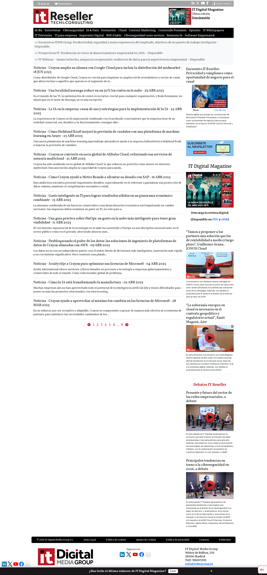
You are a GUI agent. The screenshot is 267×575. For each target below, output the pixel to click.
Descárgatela (201, 18)
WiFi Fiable (113, 35)
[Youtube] (203, 3)
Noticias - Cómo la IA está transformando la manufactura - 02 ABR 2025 (88, 282)
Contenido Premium (172, 30)
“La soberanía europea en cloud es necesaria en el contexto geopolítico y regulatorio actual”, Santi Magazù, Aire (205, 313)
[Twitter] (197, 3)
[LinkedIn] (193, 3)
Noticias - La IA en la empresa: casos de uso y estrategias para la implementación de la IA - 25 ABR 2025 (107, 111)
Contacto (204, 539)
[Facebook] (207, 3)
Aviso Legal (90, 539)
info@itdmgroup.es (199, 564)
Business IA (174, 35)
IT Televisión (43, 35)
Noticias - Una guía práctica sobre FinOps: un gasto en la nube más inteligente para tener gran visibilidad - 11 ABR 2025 (104, 220)
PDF (215, 219)
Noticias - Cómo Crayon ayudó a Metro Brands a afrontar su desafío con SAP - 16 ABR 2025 (102, 177)
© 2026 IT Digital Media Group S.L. (55, 539)
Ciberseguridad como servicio (144, 35)
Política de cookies (116, 539)
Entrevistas (52, 30)
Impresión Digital (91, 35)
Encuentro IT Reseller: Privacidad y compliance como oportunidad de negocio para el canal (210, 75)
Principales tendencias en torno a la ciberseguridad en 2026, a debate (207, 465)
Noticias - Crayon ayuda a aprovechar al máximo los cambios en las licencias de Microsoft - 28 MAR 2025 (104, 303)
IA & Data (92, 30)
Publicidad (225, 539)
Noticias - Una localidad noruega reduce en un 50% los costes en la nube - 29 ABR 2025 (98, 90)
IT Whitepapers (213, 30)
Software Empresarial (199, 35)
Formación (108, 30)
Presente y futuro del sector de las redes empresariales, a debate (209, 397)
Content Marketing (142, 30)
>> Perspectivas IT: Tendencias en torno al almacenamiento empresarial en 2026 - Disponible (99, 53)
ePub (224, 219)
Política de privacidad (177, 539)
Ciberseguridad (73, 30)
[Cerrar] (211, 570)
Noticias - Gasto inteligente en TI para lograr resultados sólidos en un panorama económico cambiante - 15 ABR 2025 (102, 197)
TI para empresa (66, 35)
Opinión (194, 30)
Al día (38, 30)
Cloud (122, 30)
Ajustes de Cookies (146, 539)
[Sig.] (127, 325)
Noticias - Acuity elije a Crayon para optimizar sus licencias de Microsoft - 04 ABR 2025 (99, 264)
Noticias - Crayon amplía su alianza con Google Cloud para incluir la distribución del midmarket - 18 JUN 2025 (107, 70)
